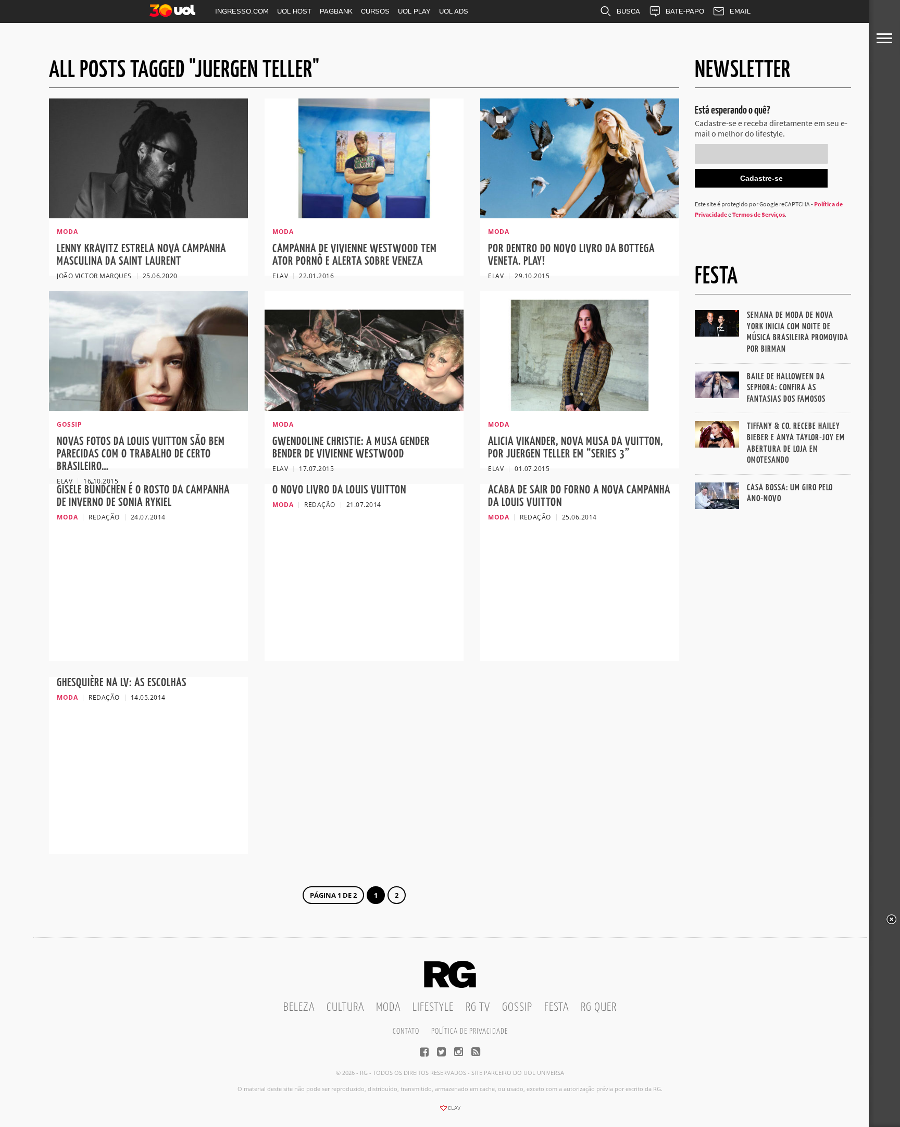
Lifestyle (433, 1007)
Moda (388, 1007)
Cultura (345, 1007)
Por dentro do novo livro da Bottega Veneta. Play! (571, 255)
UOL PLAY (414, 11)
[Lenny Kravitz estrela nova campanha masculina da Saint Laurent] (148, 215)
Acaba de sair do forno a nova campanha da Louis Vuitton (579, 496)
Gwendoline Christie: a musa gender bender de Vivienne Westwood (351, 448)
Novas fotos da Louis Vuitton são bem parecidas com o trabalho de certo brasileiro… (141, 454)
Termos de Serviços (758, 214)
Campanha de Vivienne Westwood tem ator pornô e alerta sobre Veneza (354, 255)
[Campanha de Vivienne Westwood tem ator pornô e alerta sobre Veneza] (364, 215)
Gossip (517, 1007)
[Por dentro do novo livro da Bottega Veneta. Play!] (579, 215)
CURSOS (375, 11)
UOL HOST (294, 11)
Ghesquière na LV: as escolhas (121, 683)
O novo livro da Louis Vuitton (339, 490)
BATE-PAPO (685, 11)
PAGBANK (336, 11)
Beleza (299, 1007)
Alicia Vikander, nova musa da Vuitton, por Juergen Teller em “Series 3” (575, 448)
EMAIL (740, 11)
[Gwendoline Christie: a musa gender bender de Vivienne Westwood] (364, 408)
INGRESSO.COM (242, 11)
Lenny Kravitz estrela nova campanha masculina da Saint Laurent (141, 255)
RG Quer (599, 1007)
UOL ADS (453, 11)
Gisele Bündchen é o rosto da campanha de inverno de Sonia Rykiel (143, 496)
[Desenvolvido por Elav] (450, 1111)
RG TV (478, 1007)
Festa (556, 1007)
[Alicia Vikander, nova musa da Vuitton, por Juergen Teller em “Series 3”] (579, 408)
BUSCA (628, 11)
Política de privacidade (469, 1031)
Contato (406, 1031)
